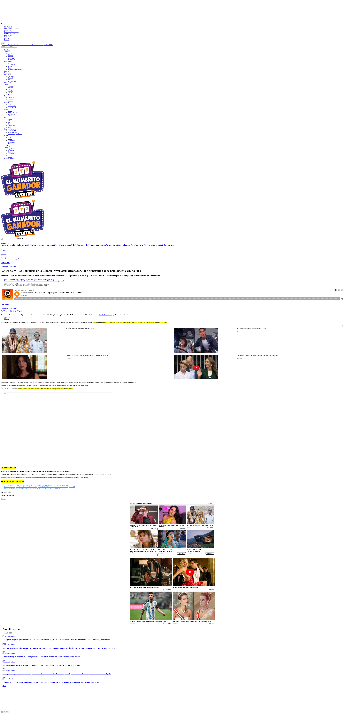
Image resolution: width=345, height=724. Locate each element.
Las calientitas (12, 106)
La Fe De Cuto (12, 107)
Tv (9, 63)
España (10, 111)
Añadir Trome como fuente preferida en (12, 259)
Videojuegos (11, 140)
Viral (5, 84)
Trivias (6, 145)
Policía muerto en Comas (11, 32)
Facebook (10, 86)
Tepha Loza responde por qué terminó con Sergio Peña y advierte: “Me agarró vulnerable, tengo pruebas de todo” (36, 485)
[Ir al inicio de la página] (5, 712)
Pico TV (6, 38)
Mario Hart (7, 30)
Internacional (11, 59)
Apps (9, 143)
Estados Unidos (12, 112)
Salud (9, 121)
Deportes (6, 71)
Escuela (10, 119)
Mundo (6, 109)
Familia (6, 117)
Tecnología (7, 137)
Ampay (10, 79)
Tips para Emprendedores (15, 134)
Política (10, 53)
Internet (10, 139)
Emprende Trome (9, 129)
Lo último (7, 50)
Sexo (9, 127)
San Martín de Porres (7, 495)
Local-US (10, 99)
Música (10, 66)
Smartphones (11, 142)
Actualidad (7, 51)
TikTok (10, 92)
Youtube (10, 91)
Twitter (10, 89)
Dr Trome (10, 155)
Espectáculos (8, 61)
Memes (10, 94)
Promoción (7, 135)
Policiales (10, 55)
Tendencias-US (12, 97)
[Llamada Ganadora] (22, 198)
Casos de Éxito (12, 130)
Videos (6, 147)
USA (5, 96)
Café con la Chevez (9, 33)
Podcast (6, 40)
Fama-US (10, 101)
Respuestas (7, 82)
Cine (9, 68)
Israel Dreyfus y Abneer (11, 28)
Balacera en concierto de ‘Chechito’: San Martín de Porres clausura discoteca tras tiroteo (29, 279)
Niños (9, 122)
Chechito (3, 499)
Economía (11, 58)
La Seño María (12, 81)
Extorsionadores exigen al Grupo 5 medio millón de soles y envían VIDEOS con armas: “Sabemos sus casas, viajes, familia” (39, 487)
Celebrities (11, 153)
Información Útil (12, 132)
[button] (20, 239)
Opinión (6, 74)
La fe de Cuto (8, 35)
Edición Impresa (9, 158)
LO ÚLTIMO (8, 27)
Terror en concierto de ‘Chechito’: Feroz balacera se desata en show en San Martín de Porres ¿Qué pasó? (34, 281)
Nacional (10, 56)
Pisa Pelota (7, 36)
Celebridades (11, 64)
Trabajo (10, 124)
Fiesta (9, 104)
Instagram (10, 87)
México (10, 115)
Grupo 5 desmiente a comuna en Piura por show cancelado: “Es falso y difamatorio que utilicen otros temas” (35, 488)
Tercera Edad (11, 125)
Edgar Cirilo (16, 310)
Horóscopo (7, 73)
